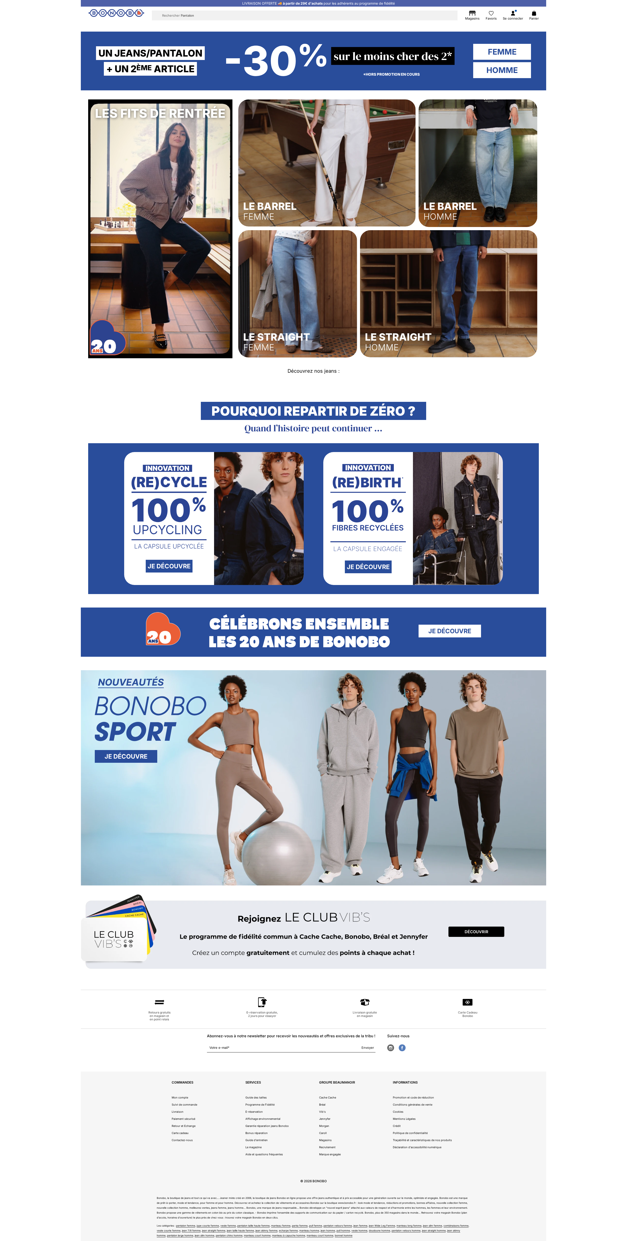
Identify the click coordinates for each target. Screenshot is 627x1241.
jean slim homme (204, 1235)
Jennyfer (324, 1119)
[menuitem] (216, 26)
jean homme (328, 1230)
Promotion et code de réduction (413, 1097)
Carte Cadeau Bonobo (467, 1014)
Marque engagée (330, 1154)
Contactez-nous (182, 1140)
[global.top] (622, 1047)
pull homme (343, 1230)
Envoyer (368, 1048)
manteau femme (280, 1225)
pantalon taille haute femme (253, 1225)
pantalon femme (185, 1225)
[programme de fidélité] (313, 933)
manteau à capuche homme (288, 1235)
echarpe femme (288, 1230)
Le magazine (253, 1147)
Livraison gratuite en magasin (365, 1014)
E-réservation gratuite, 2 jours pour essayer (262, 1014)
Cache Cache (327, 1097)
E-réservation (254, 1111)
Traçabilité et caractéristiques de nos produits (422, 1140)
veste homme (359, 1230)
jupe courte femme (208, 1225)
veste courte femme (169, 1230)
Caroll (323, 1133)
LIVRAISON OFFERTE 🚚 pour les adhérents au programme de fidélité (318, 3)
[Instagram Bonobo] (390, 1047)
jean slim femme (432, 1225)
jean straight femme (213, 1230)
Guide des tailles (256, 1097)
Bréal (322, 1104)
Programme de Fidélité (260, 1104)
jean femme (360, 1225)
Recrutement (327, 1147)
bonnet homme (343, 1235)
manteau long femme (409, 1225)
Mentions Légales (404, 1119)
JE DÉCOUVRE (169, 566)
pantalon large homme (180, 1235)
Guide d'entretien (256, 1140)
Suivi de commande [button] (184, 1104)
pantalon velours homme (406, 1230)
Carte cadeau (180, 1133)
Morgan (324, 1126)
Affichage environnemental (262, 1119)
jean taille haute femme (240, 1230)
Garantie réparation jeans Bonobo (267, 1126)
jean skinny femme (266, 1230)
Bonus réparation (256, 1133)
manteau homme (309, 1230)
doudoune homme (379, 1230)
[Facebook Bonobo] (402, 1047)
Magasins (325, 1140)
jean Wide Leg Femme (382, 1225)
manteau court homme (257, 1235)
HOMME (502, 70)
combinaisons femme (456, 1225)
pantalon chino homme (229, 1235)
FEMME (502, 52)
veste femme (228, 1225)
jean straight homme (434, 1230)
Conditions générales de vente (412, 1104)
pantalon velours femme (338, 1225)
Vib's (322, 1111)
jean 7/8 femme (191, 1230)
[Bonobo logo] (116, 15)
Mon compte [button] (180, 1097)
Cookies (398, 1111)
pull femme (315, 1225)
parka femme (300, 1225)
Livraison (177, 1111)
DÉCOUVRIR (476, 931)
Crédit (397, 1126)
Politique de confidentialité (410, 1133)
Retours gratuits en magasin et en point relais (159, 1016)
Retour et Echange (183, 1126)
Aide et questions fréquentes (264, 1154)
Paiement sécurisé (183, 1119)
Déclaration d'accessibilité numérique (417, 1147)
